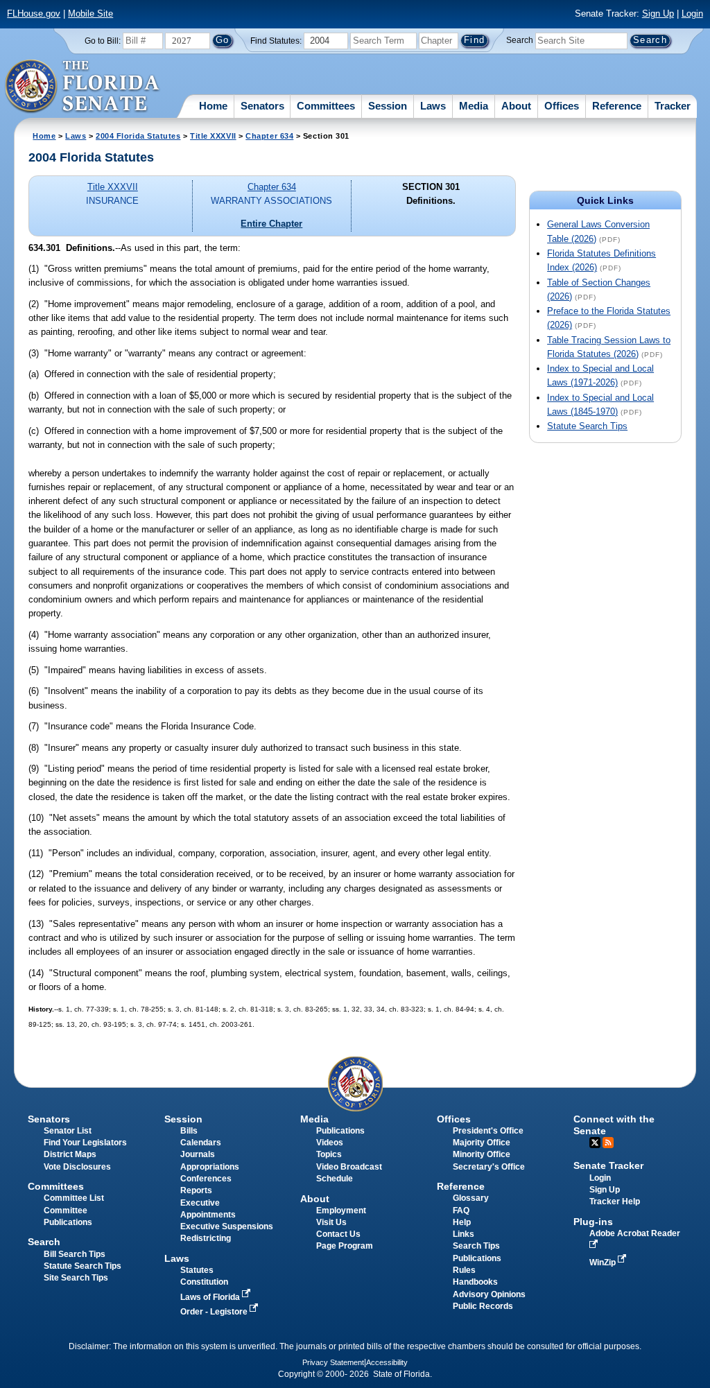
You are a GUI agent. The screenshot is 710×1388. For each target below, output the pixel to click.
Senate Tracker (608, 1165)
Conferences (206, 1178)
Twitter (594, 1142)
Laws (433, 106)
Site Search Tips (76, 1278)
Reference (616, 106)
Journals (197, 1154)
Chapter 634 (269, 136)
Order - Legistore (215, 1312)
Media (473, 106)
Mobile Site (90, 13)
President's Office (488, 1131)
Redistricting (205, 1238)
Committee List (74, 1198)
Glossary (471, 1198)
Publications (340, 1131)
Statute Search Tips (587, 426)
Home (213, 106)
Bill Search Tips (74, 1254)
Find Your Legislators (85, 1142)
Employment (341, 1210)
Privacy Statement (333, 1362)
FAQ (461, 1210)
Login (692, 13)
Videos (329, 1142)
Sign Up (658, 13)
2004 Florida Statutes (138, 136)
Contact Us (338, 1234)
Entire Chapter (271, 223)
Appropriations (209, 1167)
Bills (189, 1131)
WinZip (603, 1262)
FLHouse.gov (33, 13)
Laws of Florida (211, 1297)
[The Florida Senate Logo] (83, 87)
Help (462, 1222)
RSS (608, 1142)
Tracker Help (614, 1201)
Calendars (200, 1142)
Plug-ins (593, 1221)
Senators (262, 106)
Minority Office (481, 1154)
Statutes (197, 1270)
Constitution (204, 1282)
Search (519, 40)
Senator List (68, 1131)
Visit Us (331, 1222)
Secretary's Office (489, 1167)
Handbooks (475, 1282)
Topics (329, 1154)
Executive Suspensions (226, 1226)
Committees (326, 106)
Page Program (344, 1246)
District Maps (70, 1154)
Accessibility (387, 1362)
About (516, 106)
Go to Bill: (103, 41)
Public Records (483, 1306)
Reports (196, 1190)
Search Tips (476, 1246)
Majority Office (481, 1142)
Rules (464, 1270)
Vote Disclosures (77, 1167)
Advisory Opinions (489, 1294)
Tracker (673, 106)
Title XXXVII (213, 136)
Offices (561, 106)
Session (387, 106)
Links (463, 1234)
